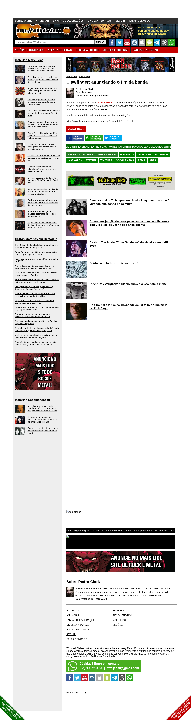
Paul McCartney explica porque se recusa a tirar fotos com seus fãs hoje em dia (43, 202)
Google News (125, 160)
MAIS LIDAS (119, 620)
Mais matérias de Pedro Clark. (91, 599)
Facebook (87, 92)
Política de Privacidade (103, 656)
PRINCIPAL (119, 610)
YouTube (106, 160)
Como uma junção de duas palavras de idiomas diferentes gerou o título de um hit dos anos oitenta (129, 223)
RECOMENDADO (122, 615)
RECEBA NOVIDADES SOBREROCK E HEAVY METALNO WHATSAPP (10, 708)
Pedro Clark (86, 89)
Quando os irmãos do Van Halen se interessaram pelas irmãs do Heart (43, 430)
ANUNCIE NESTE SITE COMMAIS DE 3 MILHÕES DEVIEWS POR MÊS (180, 709)
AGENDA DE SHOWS (60, 50)
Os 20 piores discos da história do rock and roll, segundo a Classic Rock (44, 113)
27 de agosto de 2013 (98, 95)
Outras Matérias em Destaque (36, 239)
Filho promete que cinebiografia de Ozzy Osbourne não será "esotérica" (34, 287)
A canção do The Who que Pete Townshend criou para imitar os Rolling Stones (43, 135)
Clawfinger (84, 76)
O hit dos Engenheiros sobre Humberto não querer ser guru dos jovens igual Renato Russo (42, 408)
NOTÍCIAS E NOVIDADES (29, 50)
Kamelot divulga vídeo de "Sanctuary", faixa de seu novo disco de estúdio (42, 169)
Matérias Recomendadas (32, 399)
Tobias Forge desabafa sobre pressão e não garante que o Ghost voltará (41, 101)
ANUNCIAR (42, 21)
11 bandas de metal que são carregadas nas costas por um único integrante (42, 146)
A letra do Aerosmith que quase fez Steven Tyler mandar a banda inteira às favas (35, 267)
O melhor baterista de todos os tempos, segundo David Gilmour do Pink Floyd (43, 79)
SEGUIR (120, 21)
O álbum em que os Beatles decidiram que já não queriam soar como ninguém (36, 336)
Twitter (91, 160)
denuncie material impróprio (142, 653)
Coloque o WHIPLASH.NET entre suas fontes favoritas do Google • (76, 146)
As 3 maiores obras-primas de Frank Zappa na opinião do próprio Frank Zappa (37, 280)
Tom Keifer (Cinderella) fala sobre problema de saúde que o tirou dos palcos (37, 246)
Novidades (71, 76)
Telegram (144, 154)
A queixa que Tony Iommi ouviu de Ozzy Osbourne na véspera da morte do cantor (44, 225)
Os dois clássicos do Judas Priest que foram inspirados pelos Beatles (36, 274)
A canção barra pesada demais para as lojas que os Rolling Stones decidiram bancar (36, 343)
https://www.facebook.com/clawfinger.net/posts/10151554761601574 (102, 121)
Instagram (75, 160)
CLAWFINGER (105, 102)
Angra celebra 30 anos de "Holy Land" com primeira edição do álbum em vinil (43, 90)
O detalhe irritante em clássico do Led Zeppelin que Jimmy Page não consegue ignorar (37, 329)
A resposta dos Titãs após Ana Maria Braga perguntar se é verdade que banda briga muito (129, 202)
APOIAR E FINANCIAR (78, 629)
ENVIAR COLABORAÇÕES (68, 21)
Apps (152, 160)
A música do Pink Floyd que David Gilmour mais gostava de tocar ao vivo (44, 157)
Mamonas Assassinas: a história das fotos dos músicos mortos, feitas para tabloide (43, 191)
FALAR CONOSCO (139, 21)
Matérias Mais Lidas (29, 60)
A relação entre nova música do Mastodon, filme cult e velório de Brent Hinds (35, 294)
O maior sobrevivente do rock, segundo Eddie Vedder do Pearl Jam (43, 180)
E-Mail (142, 160)
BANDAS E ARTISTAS (145, 50)
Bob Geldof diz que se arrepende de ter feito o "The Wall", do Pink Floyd (129, 306)
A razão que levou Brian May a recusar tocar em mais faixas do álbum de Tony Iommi (43, 124)
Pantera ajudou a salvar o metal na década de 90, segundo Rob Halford (37, 308)
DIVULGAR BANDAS (100, 21)
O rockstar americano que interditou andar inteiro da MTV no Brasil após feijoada (42, 419)
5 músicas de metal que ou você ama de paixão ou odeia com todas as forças (34, 315)
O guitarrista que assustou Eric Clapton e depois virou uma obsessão (34, 301)
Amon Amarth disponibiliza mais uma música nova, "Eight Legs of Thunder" (36, 253)
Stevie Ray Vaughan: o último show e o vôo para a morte (128, 284)
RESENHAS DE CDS (87, 50)
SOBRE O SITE (23, 21)
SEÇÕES (115, 50)
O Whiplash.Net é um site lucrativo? (114, 263)
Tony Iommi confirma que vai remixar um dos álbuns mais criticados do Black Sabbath (41, 68)
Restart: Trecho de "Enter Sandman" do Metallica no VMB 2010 (129, 244)
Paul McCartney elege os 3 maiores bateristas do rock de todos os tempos (42, 213)
